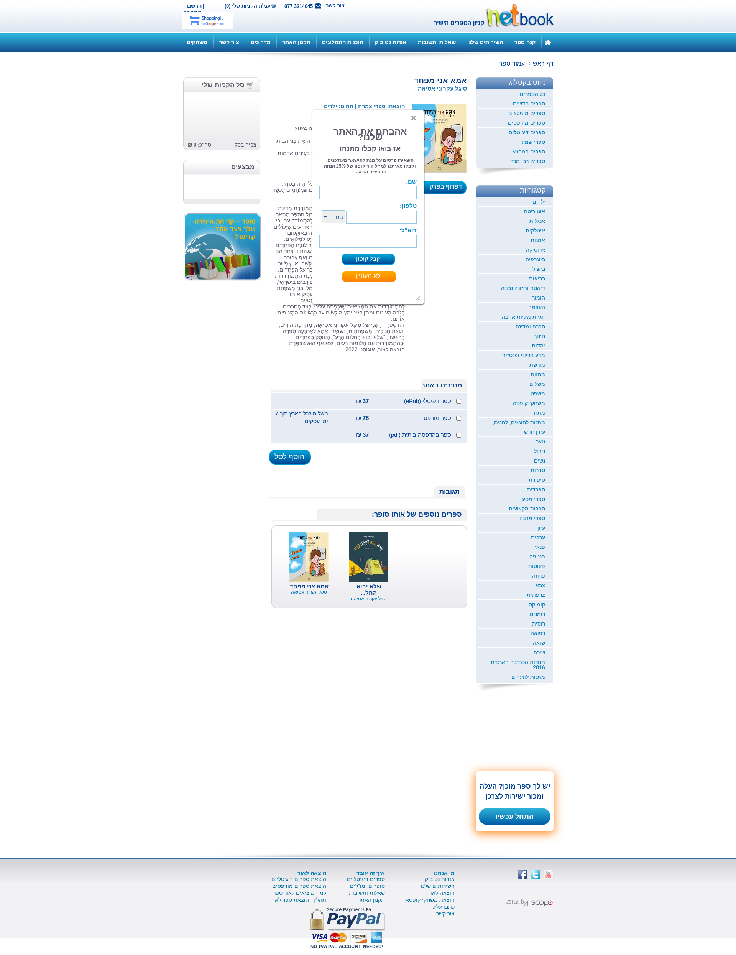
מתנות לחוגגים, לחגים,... (516, 422)
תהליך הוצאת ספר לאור (298, 900)
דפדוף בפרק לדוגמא (448, 189)
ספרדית (536, 489)
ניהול (539, 451)
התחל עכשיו (515, 816)
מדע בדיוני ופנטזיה (523, 355)
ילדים (538, 202)
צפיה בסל (245, 145)
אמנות (538, 240)
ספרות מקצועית (527, 508)
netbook (490, 16)
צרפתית (536, 595)
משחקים (197, 42)
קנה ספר (525, 42)
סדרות (538, 470)
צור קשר (335, 5)
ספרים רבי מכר (528, 161)
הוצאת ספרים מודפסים (299, 886)
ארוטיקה (535, 250)
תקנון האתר (296, 42)
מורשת (537, 365)
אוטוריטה (534, 211)
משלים (537, 384)
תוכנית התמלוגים (342, 42)
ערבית (538, 537)
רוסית (538, 624)
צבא (540, 585)
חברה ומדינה (530, 326)
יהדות (538, 345)
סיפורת (537, 480)
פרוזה (538, 576)
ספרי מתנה (532, 518)
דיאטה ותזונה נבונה (523, 288)
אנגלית (537, 221)
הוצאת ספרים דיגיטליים (298, 879)
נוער (540, 441)
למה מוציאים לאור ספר (299, 893)
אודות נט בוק (390, 42)
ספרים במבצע (529, 151)
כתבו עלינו (443, 907)
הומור (538, 298)
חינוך (539, 336)
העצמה (536, 307)
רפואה (538, 633)
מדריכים (261, 42)
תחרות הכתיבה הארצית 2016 (518, 664)
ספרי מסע (533, 499)
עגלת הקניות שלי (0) (247, 6)
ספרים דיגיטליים (366, 879)
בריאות (537, 278)
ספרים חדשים (529, 103)
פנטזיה (537, 556)
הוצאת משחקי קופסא (430, 900)
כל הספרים (532, 94)
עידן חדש (534, 432)
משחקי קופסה (529, 403)
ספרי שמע (533, 142)
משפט (538, 393)
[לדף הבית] (547, 42)
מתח (539, 413)
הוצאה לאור (441, 893)
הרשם (194, 6)
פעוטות (536, 566)
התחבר (192, 12)
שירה (539, 652)
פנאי (540, 547)
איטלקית (535, 230)
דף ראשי (542, 63)
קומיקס (537, 604)
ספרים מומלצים (526, 113)
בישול (538, 269)
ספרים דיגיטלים (527, 132)
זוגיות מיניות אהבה (523, 317)
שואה (539, 643)
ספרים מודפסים (526, 123)
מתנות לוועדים (528, 677)
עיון (541, 528)
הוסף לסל (289, 457)
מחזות (538, 374)
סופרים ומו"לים (367, 886)
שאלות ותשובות (437, 42)
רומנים (537, 614)
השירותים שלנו (485, 42)
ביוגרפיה (535, 259)
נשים (539, 461)
